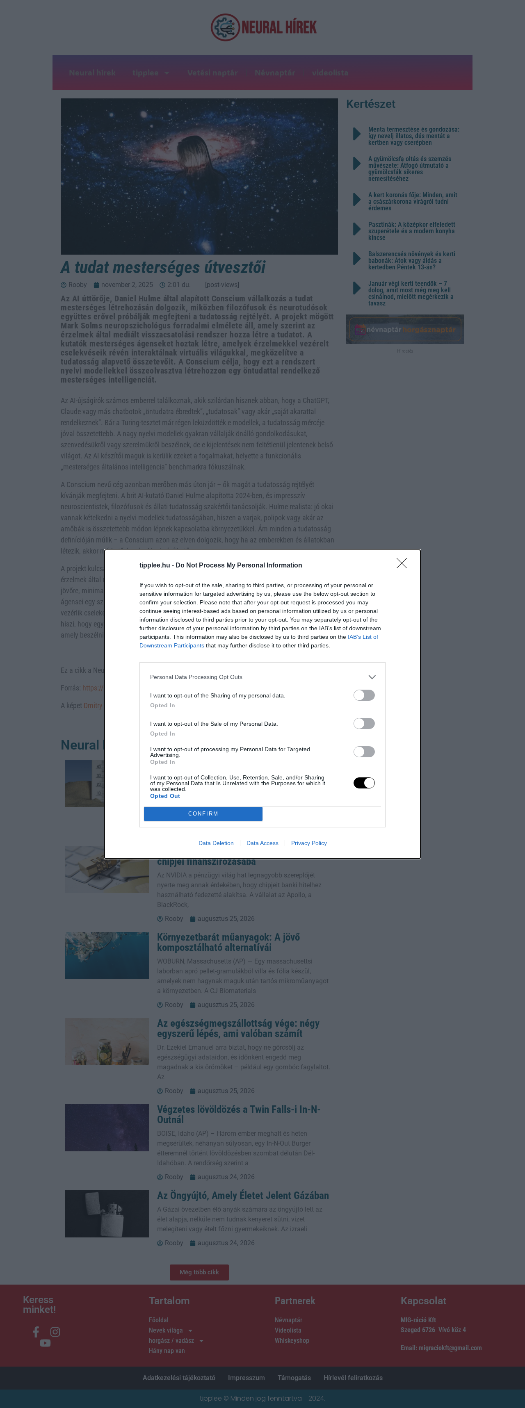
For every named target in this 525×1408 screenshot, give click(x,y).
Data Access (262, 843)
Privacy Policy (309, 843)
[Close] (404, 566)
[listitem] (262, 677)
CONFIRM (203, 814)
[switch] (364, 695)
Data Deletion (216, 843)
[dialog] (262, 704)
